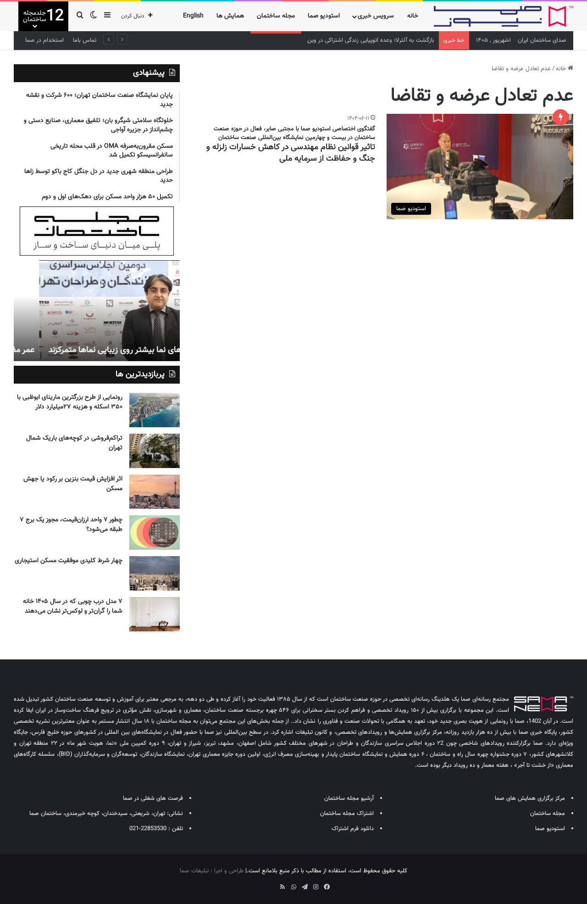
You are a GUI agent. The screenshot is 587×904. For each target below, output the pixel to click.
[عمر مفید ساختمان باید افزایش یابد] (97, 310)
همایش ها (230, 16)
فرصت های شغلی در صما (153, 798)
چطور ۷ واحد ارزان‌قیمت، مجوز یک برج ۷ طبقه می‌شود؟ (71, 525)
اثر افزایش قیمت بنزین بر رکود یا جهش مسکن (72, 484)
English (193, 16)
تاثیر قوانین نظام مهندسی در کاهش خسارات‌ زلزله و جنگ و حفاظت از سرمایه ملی (290, 153)
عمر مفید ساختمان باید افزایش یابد (117, 350)
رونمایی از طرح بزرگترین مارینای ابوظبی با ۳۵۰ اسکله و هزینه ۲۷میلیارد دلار (69, 402)
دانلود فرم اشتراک (353, 828)
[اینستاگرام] (315, 887)
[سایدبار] (107, 16)
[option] (97, 310)
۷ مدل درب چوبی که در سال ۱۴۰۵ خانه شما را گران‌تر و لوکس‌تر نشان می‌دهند (72, 606)
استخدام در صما (44, 40)
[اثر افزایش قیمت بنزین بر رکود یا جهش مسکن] (154, 491)
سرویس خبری (376, 16)
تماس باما (84, 40)
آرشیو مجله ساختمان (349, 798)
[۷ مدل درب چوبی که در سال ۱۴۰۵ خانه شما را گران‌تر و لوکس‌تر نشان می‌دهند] (154, 614)
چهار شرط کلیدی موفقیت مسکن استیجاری (68, 561)
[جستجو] (80, 16)
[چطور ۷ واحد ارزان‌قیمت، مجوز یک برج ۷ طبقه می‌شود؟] (154, 532)
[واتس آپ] (293, 887)
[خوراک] (282, 887)
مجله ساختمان (276, 16)
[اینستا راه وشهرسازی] (260, 883)
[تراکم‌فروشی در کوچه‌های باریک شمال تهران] (154, 451)
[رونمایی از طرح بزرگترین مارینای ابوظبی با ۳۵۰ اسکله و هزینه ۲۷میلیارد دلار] (154, 410)
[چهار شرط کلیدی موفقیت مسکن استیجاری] (154, 573)
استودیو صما (324, 16)
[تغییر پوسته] (93, 16)
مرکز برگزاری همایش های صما (530, 798)
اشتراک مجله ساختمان (347, 813)
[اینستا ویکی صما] (271, 883)
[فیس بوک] (326, 887)
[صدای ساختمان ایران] (503, 16)
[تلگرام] (304, 887)
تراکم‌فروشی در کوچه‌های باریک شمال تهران (74, 443)
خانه (412, 16)
